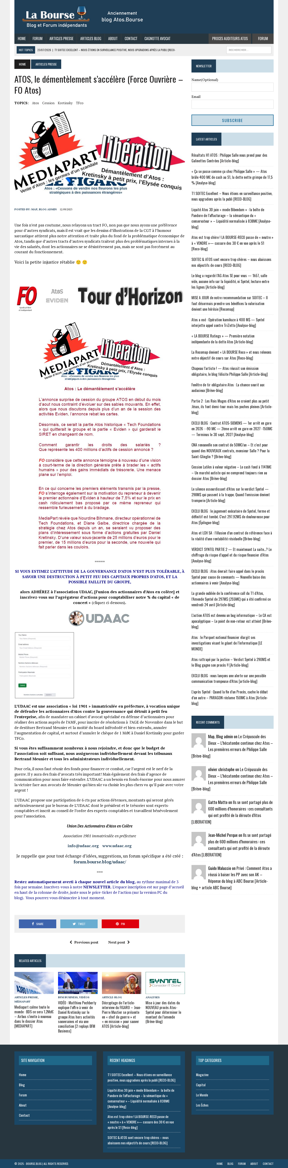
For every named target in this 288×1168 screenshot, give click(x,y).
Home (22, 38)
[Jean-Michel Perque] (198, 843)
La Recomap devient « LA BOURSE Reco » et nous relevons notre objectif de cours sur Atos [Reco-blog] (231, 355)
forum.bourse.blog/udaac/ (100, 862)
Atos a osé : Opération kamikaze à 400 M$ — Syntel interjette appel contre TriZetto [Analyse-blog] (227, 322)
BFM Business (68, 997)
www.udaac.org (117, 845)
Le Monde (202, 1094)
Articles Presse (61, 38)
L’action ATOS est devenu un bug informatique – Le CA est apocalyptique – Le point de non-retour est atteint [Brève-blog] (231, 621)
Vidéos (84, 997)
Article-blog (112, 997)
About (113, 38)
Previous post (86, 942)
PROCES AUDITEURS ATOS (230, 38)
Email (195, 96)
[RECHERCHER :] (248, 49)
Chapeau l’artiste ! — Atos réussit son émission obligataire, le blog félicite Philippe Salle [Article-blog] (229, 371)
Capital (200, 1084)
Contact (131, 38)
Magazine (202, 1074)
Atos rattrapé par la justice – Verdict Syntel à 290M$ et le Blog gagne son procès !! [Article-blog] (230, 662)
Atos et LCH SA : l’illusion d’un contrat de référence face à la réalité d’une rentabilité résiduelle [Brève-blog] (231, 535)
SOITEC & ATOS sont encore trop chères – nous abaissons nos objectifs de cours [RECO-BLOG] (231, 262)
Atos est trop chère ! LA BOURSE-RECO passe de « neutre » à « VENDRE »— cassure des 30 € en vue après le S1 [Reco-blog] (232, 243)
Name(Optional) (204, 79)
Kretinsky (65, 103)
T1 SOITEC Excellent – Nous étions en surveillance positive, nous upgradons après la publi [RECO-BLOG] (231, 196)
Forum (38, 38)
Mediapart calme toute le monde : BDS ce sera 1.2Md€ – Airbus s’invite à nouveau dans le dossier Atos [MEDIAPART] (34, 1016)
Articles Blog (90, 38)
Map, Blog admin (44, 209)
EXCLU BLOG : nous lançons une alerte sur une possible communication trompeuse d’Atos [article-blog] (228, 678)
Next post (116, 942)
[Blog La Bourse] (83, 16)
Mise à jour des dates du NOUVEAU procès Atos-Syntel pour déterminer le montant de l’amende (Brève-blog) (163, 1012)
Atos (35, 103)
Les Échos (202, 1104)
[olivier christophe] (198, 777)
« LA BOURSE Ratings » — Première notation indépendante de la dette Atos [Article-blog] (222, 338)
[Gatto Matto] (198, 810)
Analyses (153, 997)
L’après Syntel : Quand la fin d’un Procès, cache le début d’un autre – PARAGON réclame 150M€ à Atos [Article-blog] (229, 697)
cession (48, 103)
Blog (22, 1084)
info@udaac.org (83, 845)
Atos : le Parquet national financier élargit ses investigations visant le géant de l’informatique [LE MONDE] (226, 643)
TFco (79, 103)
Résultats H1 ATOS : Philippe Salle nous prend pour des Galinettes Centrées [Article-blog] (229, 158)
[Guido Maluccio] (198, 876)
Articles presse (26, 997)
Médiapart (22, 1001)
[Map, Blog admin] (198, 744)
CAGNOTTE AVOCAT (157, 38)
